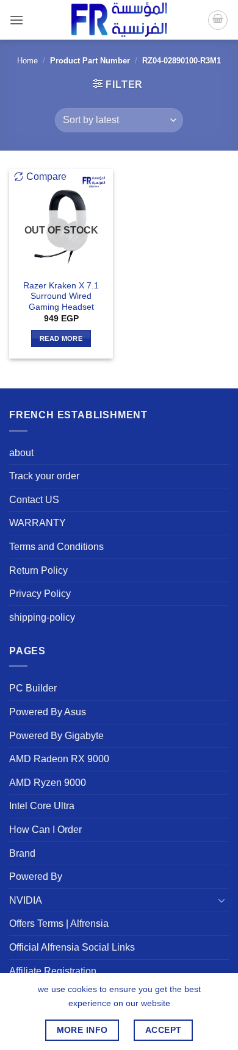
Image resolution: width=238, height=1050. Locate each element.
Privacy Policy (40, 593)
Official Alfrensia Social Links (72, 947)
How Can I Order (45, 829)
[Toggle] (221, 900)
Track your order (44, 476)
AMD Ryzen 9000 (47, 782)
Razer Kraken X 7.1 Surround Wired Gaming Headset (61, 296)
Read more (61, 338)
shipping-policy (42, 617)
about (21, 453)
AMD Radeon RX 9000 (59, 759)
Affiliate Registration (52, 971)
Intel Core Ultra (41, 806)
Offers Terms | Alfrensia (59, 923)
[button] (16, 20)
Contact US (34, 500)
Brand (22, 853)
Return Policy (38, 570)
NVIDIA (25, 900)
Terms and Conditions (56, 546)
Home (27, 60)
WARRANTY (37, 523)
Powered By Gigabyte (56, 735)
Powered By (35, 876)
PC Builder (33, 688)
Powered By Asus (47, 712)
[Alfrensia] (119, 20)
